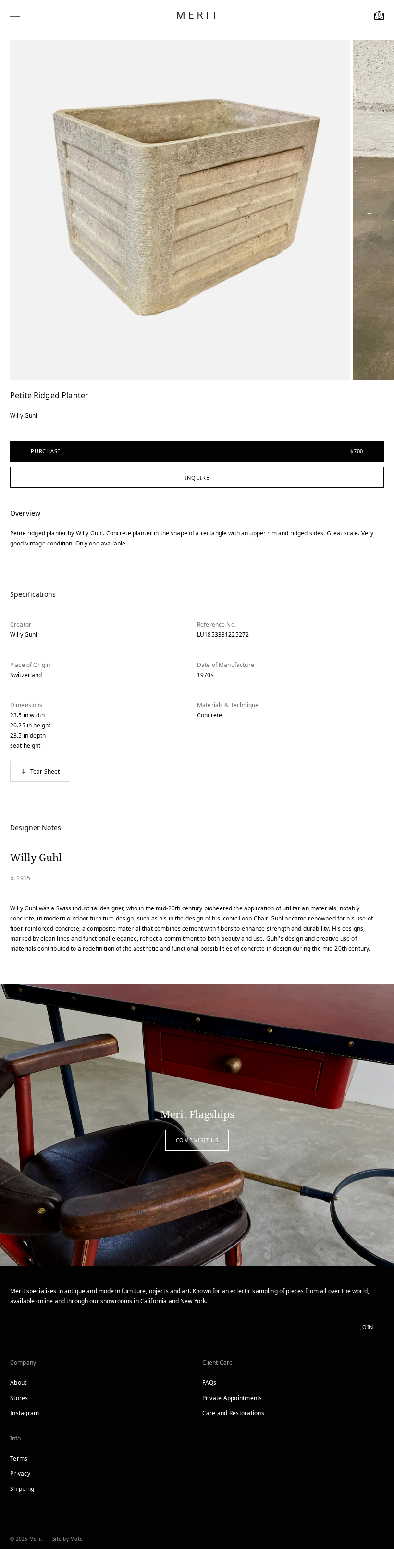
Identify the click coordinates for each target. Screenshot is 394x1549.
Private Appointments (232, 1398)
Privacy (20, 1473)
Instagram (24, 1413)
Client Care (217, 1362)
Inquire (197, 477)
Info (15, 1438)
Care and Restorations (233, 1413)
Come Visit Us (197, 1140)
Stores (19, 1398)
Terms (18, 1458)
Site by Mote (67, 1539)
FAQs (209, 1383)
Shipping (22, 1489)
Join (366, 1327)
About (18, 1383)
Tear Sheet (45, 771)
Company (23, 1362)
